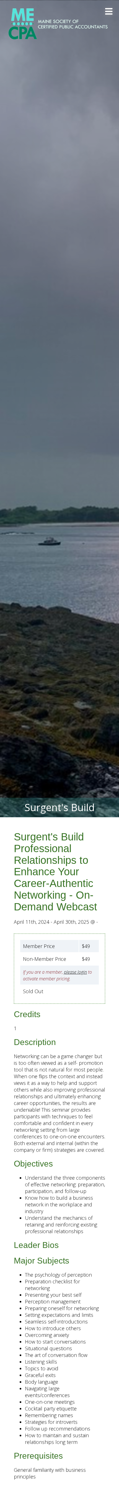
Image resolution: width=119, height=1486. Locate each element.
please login (75, 972)
